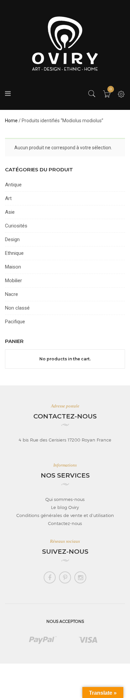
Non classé (17, 308)
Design (12, 239)
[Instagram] (80, 577)
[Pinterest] (65, 577)
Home (11, 120)
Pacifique (15, 322)
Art (8, 198)
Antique (13, 185)
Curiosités (16, 226)
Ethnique (14, 253)
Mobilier (13, 281)
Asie (10, 212)
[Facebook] (50, 577)
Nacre (11, 294)
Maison (13, 267)
